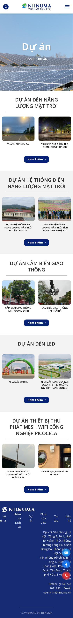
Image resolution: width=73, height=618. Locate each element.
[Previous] (3, 132)
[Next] (70, 132)
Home (30, 59)
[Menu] (67, 7)
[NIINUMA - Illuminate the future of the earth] (36, 6)
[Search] (6, 7)
